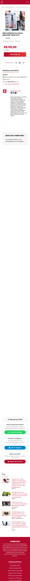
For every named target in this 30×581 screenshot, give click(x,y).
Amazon (8, 38)
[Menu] (2, 2)
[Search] (27, 2)
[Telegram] (19, 62)
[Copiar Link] (23, 62)
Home (2, 7)
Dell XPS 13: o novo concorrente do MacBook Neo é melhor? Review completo (19, 504)
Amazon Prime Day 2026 (15, 570)
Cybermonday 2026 (15, 568)
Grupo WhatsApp (16, 432)
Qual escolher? (19, 518)
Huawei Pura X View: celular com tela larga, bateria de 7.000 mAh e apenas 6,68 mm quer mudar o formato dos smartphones (19, 483)
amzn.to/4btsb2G (13, 84)
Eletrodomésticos (10, 7)
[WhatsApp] (16, 62)
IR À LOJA (13, 54)
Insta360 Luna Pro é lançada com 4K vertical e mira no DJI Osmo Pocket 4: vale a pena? (20, 494)
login (20, 139)
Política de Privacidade (15, 575)
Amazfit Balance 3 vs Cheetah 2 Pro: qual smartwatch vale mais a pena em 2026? (19, 514)
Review (13, 508)
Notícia (13, 488)
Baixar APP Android (16, 461)
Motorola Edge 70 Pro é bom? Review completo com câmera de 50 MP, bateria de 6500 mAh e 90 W (20, 525)
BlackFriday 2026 (15, 565)
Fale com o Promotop (15, 578)
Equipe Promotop (9, 41)
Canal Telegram (16, 448)
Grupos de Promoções (15, 573)
